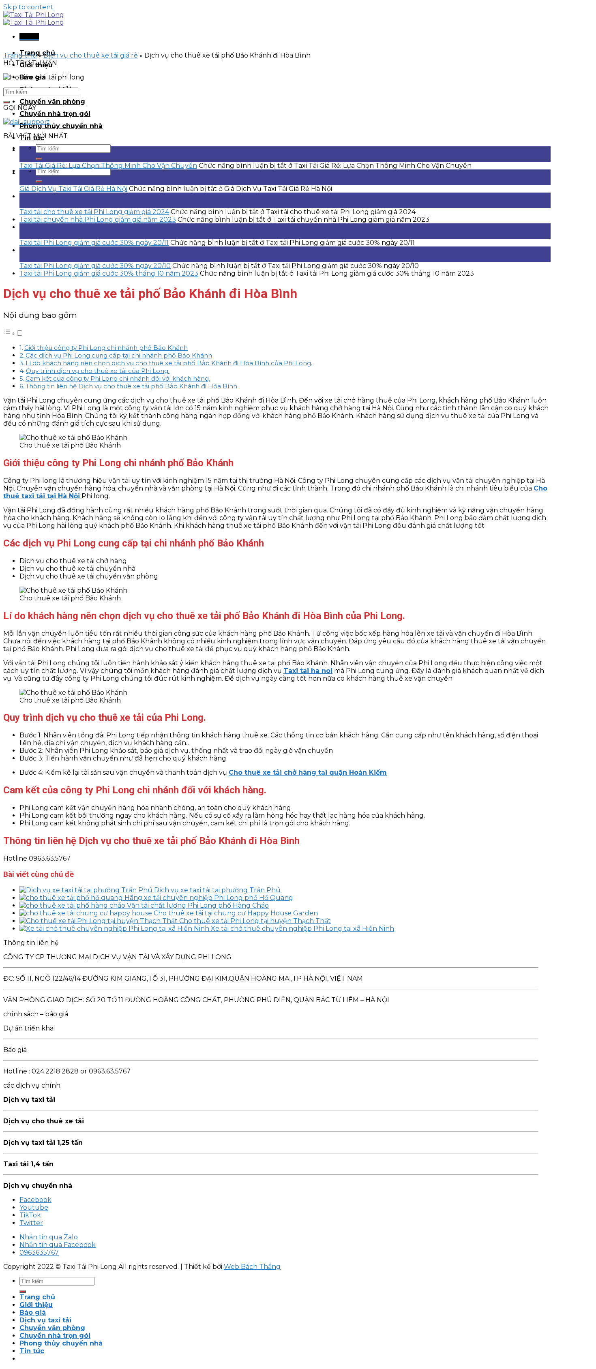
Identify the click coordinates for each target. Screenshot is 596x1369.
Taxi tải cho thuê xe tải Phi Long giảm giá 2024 (94, 212)
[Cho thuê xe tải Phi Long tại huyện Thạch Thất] (99, 921)
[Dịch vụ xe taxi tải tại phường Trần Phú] (86, 890)
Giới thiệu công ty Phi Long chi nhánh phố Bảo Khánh (106, 347)
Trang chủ (20, 55)
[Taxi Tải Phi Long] (33, 18)
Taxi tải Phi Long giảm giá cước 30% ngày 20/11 (94, 242)
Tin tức (31, 1351)
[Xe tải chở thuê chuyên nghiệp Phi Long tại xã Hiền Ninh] (115, 928)
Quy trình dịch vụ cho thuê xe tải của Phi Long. (97, 371)
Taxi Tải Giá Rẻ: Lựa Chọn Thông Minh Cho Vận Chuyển (108, 165)
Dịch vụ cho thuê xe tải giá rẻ (90, 55)
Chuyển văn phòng (52, 101)
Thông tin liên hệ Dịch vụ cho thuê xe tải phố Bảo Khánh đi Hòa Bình (131, 386)
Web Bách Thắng (252, 1266)
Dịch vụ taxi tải (45, 1320)
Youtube (33, 1207)
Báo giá (32, 1312)
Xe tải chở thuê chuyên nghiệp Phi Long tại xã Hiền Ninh (302, 928)
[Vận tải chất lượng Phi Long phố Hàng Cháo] (73, 905)
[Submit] (39, 159)
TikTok (30, 1215)
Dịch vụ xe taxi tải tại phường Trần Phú (217, 890)
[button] (13, 333)
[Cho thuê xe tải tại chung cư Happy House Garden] (86, 913)
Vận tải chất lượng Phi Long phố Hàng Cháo (198, 905)
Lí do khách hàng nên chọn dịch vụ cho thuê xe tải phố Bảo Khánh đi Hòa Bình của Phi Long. (169, 363)
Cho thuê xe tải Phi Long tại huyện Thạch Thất (255, 921)
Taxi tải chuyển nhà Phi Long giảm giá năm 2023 (97, 219)
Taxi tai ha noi (307, 671)
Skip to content (28, 7)
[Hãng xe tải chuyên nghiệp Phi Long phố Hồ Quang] (71, 898)
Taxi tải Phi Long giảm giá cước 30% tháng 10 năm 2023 (108, 273)
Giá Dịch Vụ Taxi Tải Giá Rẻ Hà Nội (73, 189)
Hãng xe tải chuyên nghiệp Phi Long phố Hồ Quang (208, 898)
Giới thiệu (36, 1305)
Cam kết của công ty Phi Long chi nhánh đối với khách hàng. (118, 378)
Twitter (31, 1223)
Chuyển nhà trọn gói (54, 114)
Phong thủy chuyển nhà (61, 126)
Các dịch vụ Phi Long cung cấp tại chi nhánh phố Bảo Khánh (119, 355)
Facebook (35, 1200)
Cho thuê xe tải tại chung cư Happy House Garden (236, 913)
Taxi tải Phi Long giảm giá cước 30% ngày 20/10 (95, 266)
